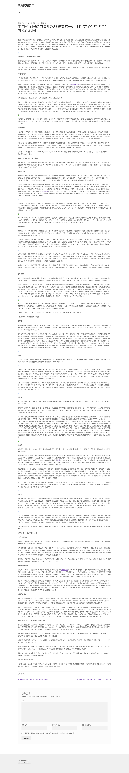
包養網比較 (44, 191)
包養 (58, 460)
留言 (23, 701)
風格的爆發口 (26, 5)
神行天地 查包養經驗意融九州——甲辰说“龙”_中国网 (93, 680)
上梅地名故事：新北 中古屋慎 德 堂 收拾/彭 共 (34, 680)
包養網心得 (64, 570)
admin (37, 23)
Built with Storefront (24, 763)
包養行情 (27, 121)
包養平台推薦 (75, 85)
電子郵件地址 (56, 725)
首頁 (19, 12)
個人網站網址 (86, 725)
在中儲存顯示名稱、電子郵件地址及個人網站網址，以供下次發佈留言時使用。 (50, 733)
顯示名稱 (25, 725)
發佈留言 (43, 23)
